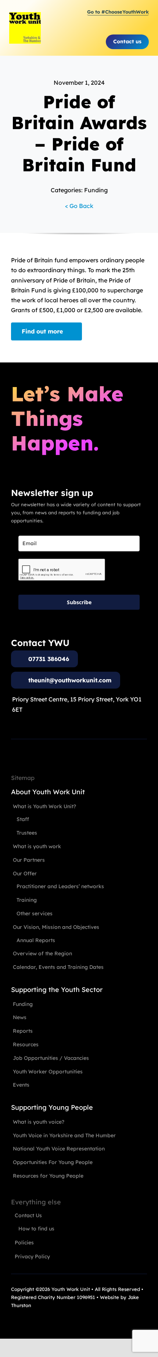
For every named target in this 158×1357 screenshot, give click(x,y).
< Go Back (79, 205)
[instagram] (27, 1320)
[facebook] (14, 1320)
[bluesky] (54, 1320)
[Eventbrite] (40, 1320)
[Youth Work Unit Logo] (25, 15)
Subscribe (79, 602)
